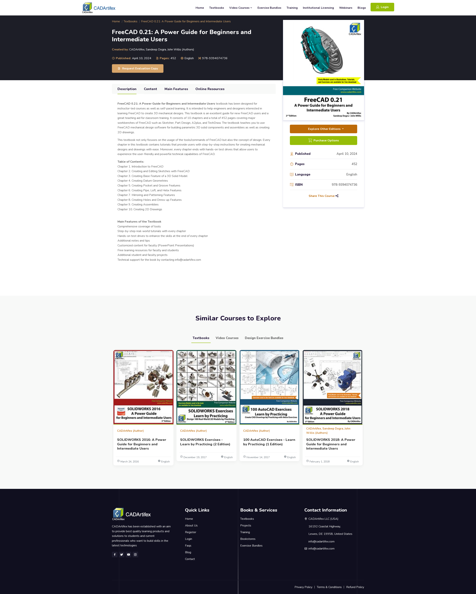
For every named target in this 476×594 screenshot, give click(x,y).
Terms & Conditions (329, 587)
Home (200, 8)
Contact (190, 559)
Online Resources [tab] (209, 89)
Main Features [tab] (176, 89)
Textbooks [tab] (201, 338)
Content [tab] (150, 89)
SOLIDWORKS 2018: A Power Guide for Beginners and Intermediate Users (330, 444)
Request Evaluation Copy (140, 68)
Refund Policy (355, 587)
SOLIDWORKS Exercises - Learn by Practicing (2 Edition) (205, 442)
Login (385, 7)
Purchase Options (326, 140)
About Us (191, 525)
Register (190, 532)
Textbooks (216, 8)
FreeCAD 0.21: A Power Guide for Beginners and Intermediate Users (186, 21)
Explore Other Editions (324, 129)
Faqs (188, 546)
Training (292, 8)
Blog (188, 552)
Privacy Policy (303, 587)
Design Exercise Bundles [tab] (264, 338)
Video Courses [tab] (227, 338)
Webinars (345, 8)
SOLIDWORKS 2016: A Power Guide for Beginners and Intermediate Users (141, 444)
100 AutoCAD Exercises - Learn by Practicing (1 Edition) (269, 442)
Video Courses (239, 8)
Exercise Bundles (269, 8)
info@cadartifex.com (321, 549)
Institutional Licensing (318, 8)
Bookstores (247, 539)
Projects (245, 525)
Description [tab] (127, 89)
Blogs (362, 8)
